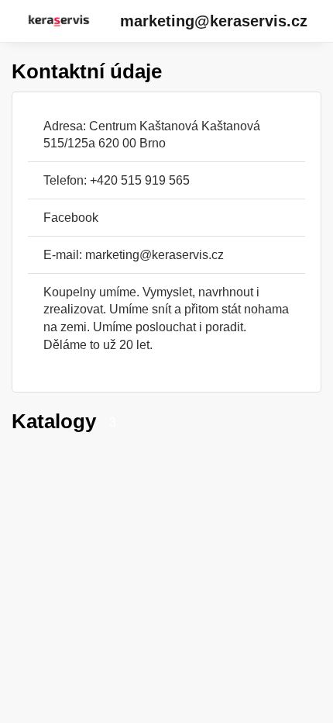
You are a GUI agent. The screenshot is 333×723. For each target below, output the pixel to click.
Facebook (70, 217)
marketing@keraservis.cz (213, 20)
